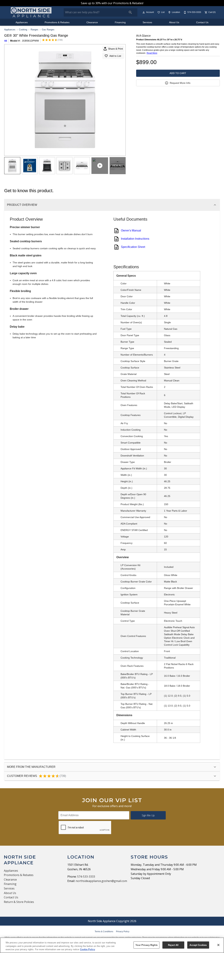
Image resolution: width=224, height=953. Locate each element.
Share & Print (115, 48)
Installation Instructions (135, 238)
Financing (120, 22)
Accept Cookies (198, 945)
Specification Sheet (133, 246)
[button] (144, 12)
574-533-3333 (86, 876)
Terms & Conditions (104, 931)
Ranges (34, 29)
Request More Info (180, 83)
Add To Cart (178, 73)
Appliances (22, 22)
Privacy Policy (122, 931)
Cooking (23, 29)
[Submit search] (130, 12)
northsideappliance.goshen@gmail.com (101, 881)
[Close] (218, 945)
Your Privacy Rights (146, 945)
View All (117, 165)
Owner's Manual (131, 230)
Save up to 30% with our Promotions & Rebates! (112, 3)
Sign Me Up (148, 815)
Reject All (173, 945)
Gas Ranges (48, 29)
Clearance (92, 22)
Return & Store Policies (19, 902)
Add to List (115, 55)
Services (147, 22)
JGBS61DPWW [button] (30, 40)
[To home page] (31, 12)
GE (5, 41)
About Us (174, 22)
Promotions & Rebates (57, 22)
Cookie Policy (87, 949)
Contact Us (202, 22)
